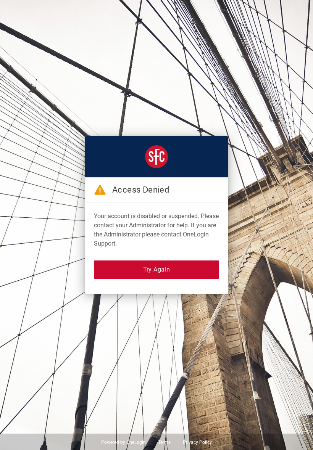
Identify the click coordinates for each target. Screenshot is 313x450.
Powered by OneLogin (123, 442)
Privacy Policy (197, 442)
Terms (164, 442)
